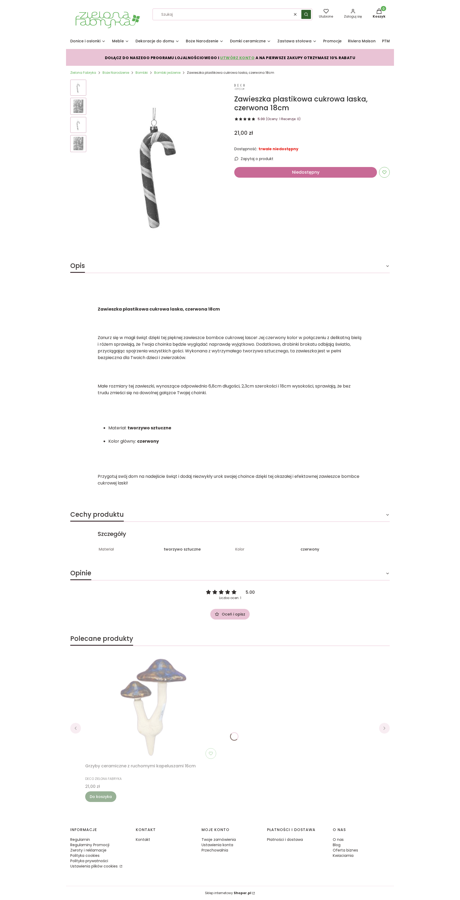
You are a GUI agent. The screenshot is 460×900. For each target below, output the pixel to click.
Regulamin (80, 839)
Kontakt (143, 839)
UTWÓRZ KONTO (237, 57)
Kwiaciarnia (343, 855)
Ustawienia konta (217, 845)
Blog (336, 845)
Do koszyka (101, 796)
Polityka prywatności (89, 861)
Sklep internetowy (228, 893)
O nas (338, 839)
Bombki (141, 72)
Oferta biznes (345, 850)
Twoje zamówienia (219, 839)
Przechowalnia (215, 850)
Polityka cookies (85, 855)
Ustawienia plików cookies (94, 866)
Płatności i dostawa (285, 839)
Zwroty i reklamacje (88, 850)
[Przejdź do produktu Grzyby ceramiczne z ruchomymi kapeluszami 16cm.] (151, 707)
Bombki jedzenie (167, 72)
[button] (306, 14)
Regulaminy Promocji (89, 845)
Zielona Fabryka (83, 72)
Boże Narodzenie (115, 72)
